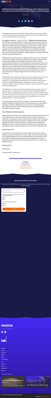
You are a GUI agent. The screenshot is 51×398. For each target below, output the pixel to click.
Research (3, 348)
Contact (3, 370)
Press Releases (4, 359)
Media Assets (4, 368)
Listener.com (25, 14)
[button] (49, 1)
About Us (3, 366)
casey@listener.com (25, 168)
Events (2, 357)
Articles (3, 350)
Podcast (3, 355)
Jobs (2, 361)
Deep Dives (3, 352)
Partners (3, 363)
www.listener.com (25, 166)
